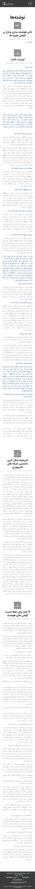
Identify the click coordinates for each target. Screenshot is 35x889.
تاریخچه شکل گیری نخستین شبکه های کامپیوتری (17, 463)
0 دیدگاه (24, 39)
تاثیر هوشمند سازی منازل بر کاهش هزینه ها (17, 34)
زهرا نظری (11, 39)
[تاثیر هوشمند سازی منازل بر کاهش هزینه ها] (17, 25)
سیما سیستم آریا (10, 471)
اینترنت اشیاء (17, 59)
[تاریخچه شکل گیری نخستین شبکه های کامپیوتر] (17, 453)
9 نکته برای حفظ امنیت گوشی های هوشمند (17, 614)
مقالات (18, 39)
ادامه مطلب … (29, 42)
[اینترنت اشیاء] (17, 52)
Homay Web (18, 887)
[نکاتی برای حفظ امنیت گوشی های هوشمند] (17, 605)
